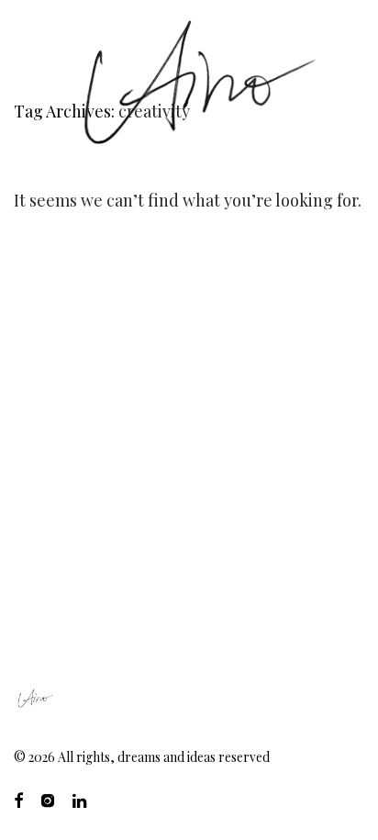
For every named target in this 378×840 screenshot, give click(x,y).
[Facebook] (18, 799)
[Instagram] (47, 799)
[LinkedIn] (80, 799)
